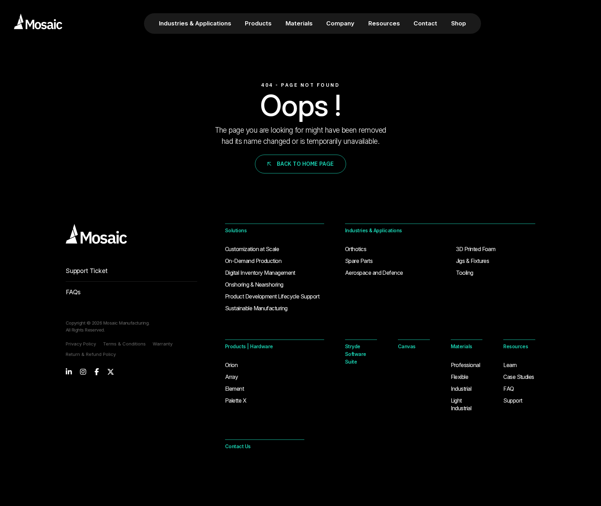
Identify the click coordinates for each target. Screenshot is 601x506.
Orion (231, 364)
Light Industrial (461, 404)
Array (231, 376)
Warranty (163, 344)
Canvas (407, 346)
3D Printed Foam (476, 249)
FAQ (508, 388)
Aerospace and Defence (374, 272)
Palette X (235, 400)
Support (512, 400)
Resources (384, 23)
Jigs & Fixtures (472, 260)
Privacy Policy (81, 344)
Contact (425, 23)
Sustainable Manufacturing (256, 308)
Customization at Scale (252, 249)
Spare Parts (358, 260)
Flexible (459, 376)
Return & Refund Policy (91, 354)
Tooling (464, 272)
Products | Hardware (249, 346)
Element (234, 388)
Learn (509, 364)
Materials (299, 23)
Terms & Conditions (124, 344)
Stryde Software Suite (355, 354)
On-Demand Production (253, 260)
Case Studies (518, 376)
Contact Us (238, 446)
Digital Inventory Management (260, 272)
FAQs (73, 292)
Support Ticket (86, 270)
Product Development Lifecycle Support (272, 296)
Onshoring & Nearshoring (254, 284)
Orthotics (355, 249)
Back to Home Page (305, 163)
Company (340, 23)
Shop (458, 23)
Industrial (461, 388)
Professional (465, 364)
